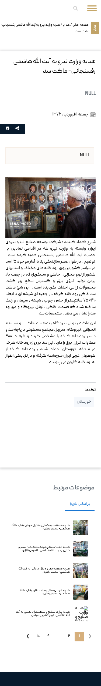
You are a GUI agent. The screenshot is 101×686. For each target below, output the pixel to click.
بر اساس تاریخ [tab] (79, 504)
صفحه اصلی (80, 24)
